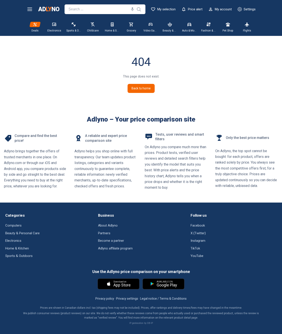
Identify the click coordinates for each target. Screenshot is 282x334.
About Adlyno (108, 225)
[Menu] (29, 9)
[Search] (131, 9)
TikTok (195, 248)
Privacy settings (127, 298)
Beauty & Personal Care (22, 233)
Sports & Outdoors (19, 256)
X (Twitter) (198, 233)
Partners (104, 233)
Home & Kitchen (17, 248)
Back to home (141, 88)
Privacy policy (104, 298)
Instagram (198, 241)
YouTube (197, 256)
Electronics (13, 241)
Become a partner (111, 241)
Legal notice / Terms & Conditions (163, 298)
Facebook (198, 225)
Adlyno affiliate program (115, 248)
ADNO (48, 9)
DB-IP (150, 323)
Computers (13, 225)
